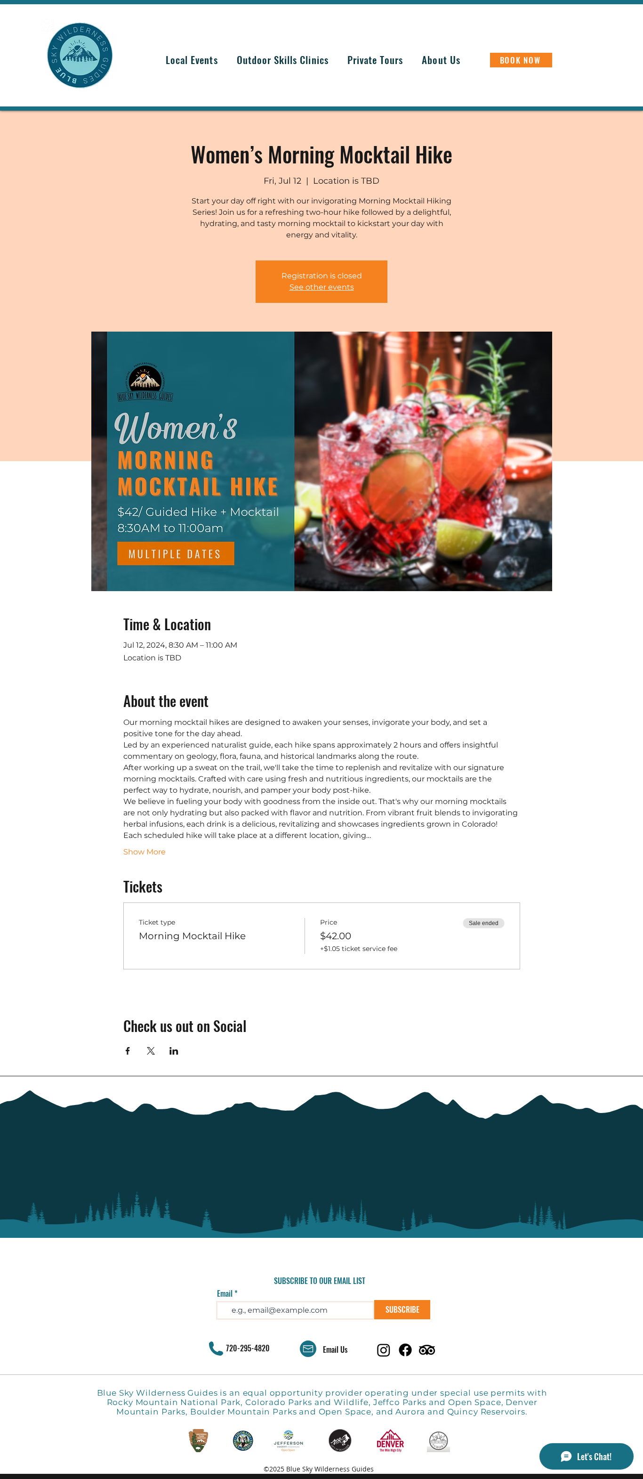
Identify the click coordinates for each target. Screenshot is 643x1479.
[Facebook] (405, 1349)
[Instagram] (383, 1349)
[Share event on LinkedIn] (173, 1051)
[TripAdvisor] (426, 1349)
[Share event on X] (150, 1051)
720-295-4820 (248, 1348)
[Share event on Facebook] (127, 1051)
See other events (321, 287)
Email (225, 1293)
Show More (144, 851)
